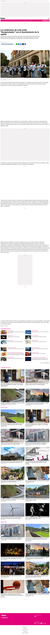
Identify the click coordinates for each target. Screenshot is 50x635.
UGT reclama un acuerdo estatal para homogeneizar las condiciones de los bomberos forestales (12, 481)
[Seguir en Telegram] (38, 623)
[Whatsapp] (16, 44)
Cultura (10, 20)
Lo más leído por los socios (6, 367)
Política (7, 20)
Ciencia (17, 20)
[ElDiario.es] (46, 20)
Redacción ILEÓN (3, 386)
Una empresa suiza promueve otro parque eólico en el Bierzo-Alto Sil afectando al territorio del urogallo (11, 518)
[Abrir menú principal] (49, 18)
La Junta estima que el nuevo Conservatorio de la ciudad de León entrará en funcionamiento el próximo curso (12, 462)
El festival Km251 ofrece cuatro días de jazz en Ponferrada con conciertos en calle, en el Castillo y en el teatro (12, 558)
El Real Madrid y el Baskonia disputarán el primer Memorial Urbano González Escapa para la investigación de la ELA (12, 595)
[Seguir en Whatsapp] (44, 623)
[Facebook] (19, 44)
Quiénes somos (25, 626)
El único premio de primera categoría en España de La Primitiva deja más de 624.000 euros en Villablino (36, 443)
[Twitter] (23, 44)
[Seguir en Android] (34, 616)
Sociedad (13, 20)
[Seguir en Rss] (45, 623)
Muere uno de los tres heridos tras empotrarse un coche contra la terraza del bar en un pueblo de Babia (36, 384)
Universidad (21, 20)
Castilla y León (30, 20)
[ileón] (6, 615)
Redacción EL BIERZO (4, 559)
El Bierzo (25, 20)
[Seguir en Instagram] (39, 623)
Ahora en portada (4, 407)
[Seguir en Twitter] (36, 623)
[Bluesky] (21, 44)
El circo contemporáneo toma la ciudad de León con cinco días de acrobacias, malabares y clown (37, 518)
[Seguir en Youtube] (41, 623)
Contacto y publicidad (25, 632)
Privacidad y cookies (25, 629)
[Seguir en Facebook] (37, 623)
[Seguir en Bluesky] (34, 623)
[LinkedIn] (25, 44)
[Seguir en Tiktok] (42, 623)
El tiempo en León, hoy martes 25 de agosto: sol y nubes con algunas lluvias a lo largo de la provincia (36, 403)
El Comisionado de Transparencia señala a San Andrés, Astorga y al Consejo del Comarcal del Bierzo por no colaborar (36, 462)
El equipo (25, 628)
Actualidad (3, 20)
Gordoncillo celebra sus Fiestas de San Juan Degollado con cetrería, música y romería (37, 499)
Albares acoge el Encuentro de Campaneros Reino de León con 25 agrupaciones (37, 481)
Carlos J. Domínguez (28, 541)
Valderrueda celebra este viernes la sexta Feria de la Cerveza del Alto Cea (11, 576)
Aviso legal (25, 631)
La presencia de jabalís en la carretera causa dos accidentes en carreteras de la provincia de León (12, 403)
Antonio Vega (27, 464)
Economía (6, 325)
